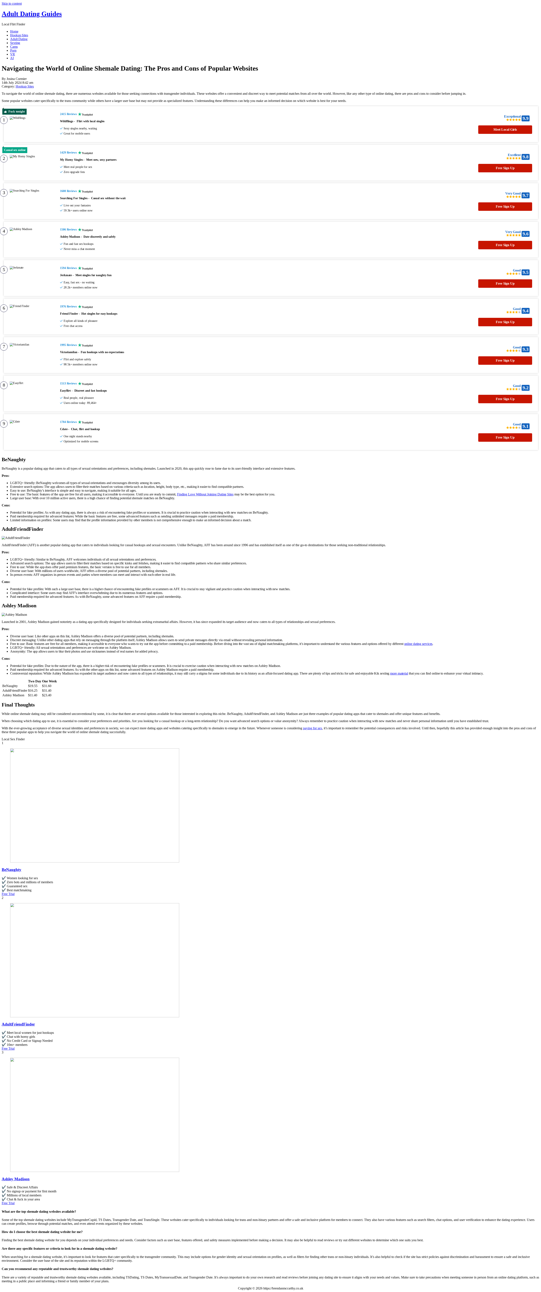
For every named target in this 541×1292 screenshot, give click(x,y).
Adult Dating (18, 39)
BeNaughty (11, 869)
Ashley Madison (16, 1179)
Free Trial (8, 894)
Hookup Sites (19, 35)
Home (14, 31)
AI (12, 58)
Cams (14, 46)
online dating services (418, 644)
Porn (13, 50)
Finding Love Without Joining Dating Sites (205, 494)
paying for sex (312, 728)
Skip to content (12, 3)
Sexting (15, 43)
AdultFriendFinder (18, 1024)
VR (12, 54)
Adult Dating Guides (32, 14)
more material (399, 673)
